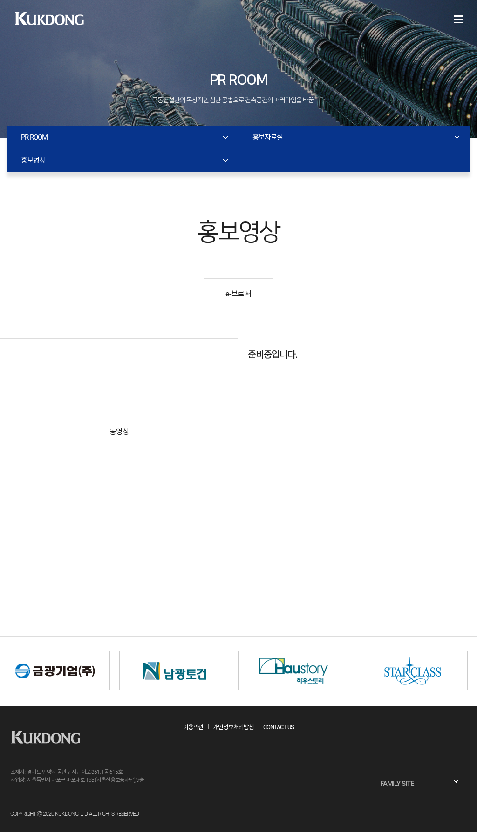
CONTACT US (278, 727)
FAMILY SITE (397, 783)
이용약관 (193, 727)
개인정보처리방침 (233, 727)
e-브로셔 (238, 293)
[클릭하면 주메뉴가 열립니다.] (458, 19)
